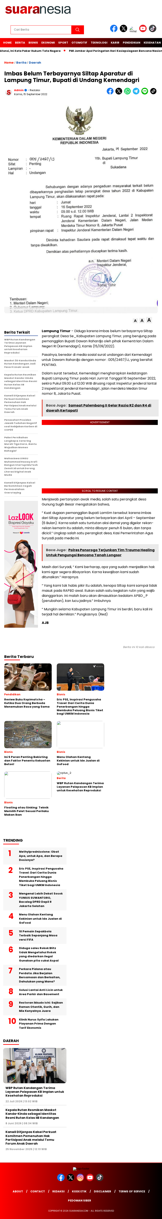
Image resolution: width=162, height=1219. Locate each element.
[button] (135, 320)
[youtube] (143, 31)
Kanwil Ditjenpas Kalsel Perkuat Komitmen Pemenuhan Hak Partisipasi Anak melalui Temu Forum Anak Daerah (30, 1138)
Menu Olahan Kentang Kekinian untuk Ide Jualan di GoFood (40, 918)
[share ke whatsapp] (128, 93)
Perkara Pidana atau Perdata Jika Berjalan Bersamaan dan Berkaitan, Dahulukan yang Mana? (39, 975)
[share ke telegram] (137, 93)
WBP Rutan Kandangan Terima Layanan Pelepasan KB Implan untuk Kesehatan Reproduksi (34, 1092)
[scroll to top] (154, 1212)
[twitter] (124, 31)
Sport (63, 43)
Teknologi (99, 43)
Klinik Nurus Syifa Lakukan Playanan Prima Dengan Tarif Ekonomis (38, 1024)
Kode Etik (79, 1191)
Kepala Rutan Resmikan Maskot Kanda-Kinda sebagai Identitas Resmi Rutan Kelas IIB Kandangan (32, 1114)
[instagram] (134, 31)
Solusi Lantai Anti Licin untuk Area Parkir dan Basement (41, 992)
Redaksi (58, 1191)
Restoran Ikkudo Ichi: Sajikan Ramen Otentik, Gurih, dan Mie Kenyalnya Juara (41, 1007)
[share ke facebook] (111, 93)
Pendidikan (131, 43)
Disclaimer (102, 1191)
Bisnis (33, 43)
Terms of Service (132, 1191)
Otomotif (79, 43)
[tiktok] (153, 31)
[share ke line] (145, 93)
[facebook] (114, 31)
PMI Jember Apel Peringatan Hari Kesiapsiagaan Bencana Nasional (103, 51)
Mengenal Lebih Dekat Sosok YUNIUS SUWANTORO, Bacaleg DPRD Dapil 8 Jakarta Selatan (41, 900)
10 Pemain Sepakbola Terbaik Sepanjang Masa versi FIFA (38, 935)
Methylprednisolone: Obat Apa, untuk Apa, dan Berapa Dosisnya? (40, 856)
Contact (37, 1191)
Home (7, 43)
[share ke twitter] (119, 93)
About (18, 1191)
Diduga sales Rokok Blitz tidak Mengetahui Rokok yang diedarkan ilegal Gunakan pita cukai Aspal (39, 954)
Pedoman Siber (79, 1200)
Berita (20, 43)
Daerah (35, 62)
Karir (115, 43)
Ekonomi (48, 43)
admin (19, 90)
